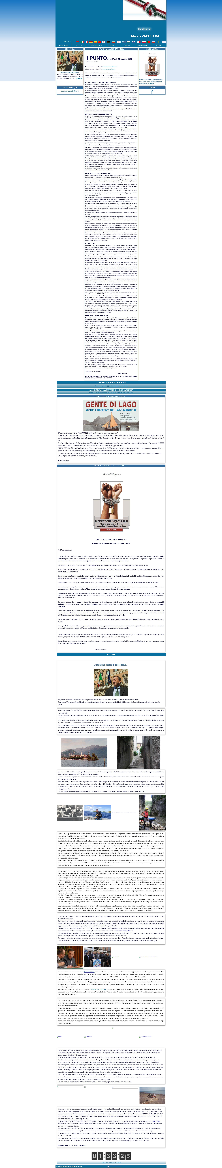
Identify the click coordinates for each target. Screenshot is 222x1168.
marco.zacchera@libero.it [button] (70, 91)
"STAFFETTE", (89, 972)
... (86, 1145)
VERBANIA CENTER (95, 45)
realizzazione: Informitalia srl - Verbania (111, 1162)
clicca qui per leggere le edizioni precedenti (111, 386)
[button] (114, 1166)
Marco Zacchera (63, 45)
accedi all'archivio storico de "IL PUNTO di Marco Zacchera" (111, 393)
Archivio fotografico (142, 45)
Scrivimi (158, 45)
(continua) (151, 83)
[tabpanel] (152, 68)
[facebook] (152, 92)
